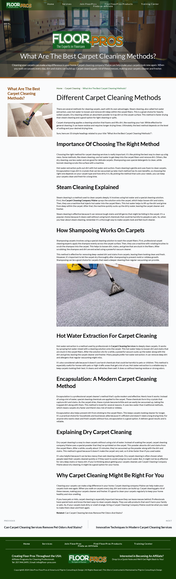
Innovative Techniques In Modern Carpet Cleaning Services (134, 527)
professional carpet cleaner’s (87, 396)
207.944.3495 (22, 562)
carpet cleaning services (97, 154)
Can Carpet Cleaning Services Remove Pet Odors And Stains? (94, 512)
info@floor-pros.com (46, 562)
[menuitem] (51, 4)
